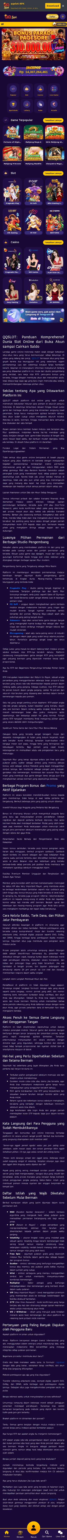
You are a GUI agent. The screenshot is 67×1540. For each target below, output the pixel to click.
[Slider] (33, 35)
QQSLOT (35, 358)
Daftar (52, 16)
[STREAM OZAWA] (59, 45)
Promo (51, 785)
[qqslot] (9, 16)
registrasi (60, 1362)
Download (53, 6)
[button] (6, 44)
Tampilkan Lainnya (53, 120)
